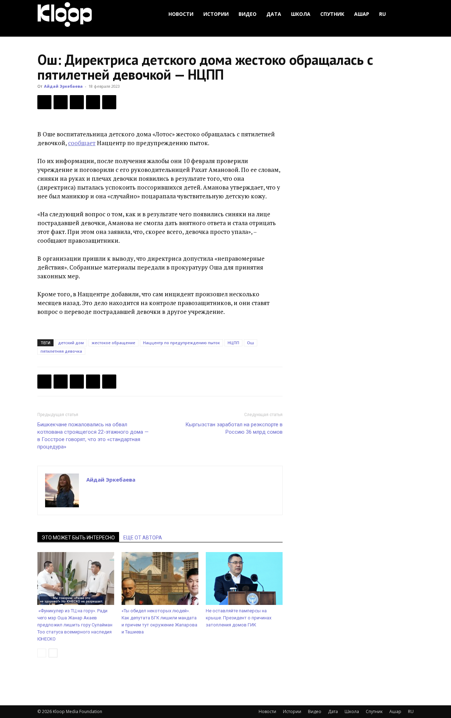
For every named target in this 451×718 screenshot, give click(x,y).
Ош (250, 342)
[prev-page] (41, 653)
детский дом (71, 342)
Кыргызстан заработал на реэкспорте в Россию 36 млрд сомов (234, 428)
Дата (273, 14)
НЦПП (233, 342)
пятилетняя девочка (61, 351)
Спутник (332, 14)
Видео (248, 14)
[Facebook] (44, 102)
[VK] (77, 102)
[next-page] (53, 653)
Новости (180, 14)
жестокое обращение (113, 342)
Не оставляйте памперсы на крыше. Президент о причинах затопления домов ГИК (238, 617)
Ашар (361, 14)
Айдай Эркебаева (63, 86)
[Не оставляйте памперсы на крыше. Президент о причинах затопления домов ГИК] (244, 578)
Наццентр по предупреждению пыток (181, 342)
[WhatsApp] (109, 102)
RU (382, 14)
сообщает (81, 143)
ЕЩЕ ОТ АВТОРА (142, 537)
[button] (405, 14)
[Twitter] (61, 102)
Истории (216, 14)
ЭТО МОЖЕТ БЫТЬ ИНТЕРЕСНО (78, 537)
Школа (300, 14)
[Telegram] (93, 102)
